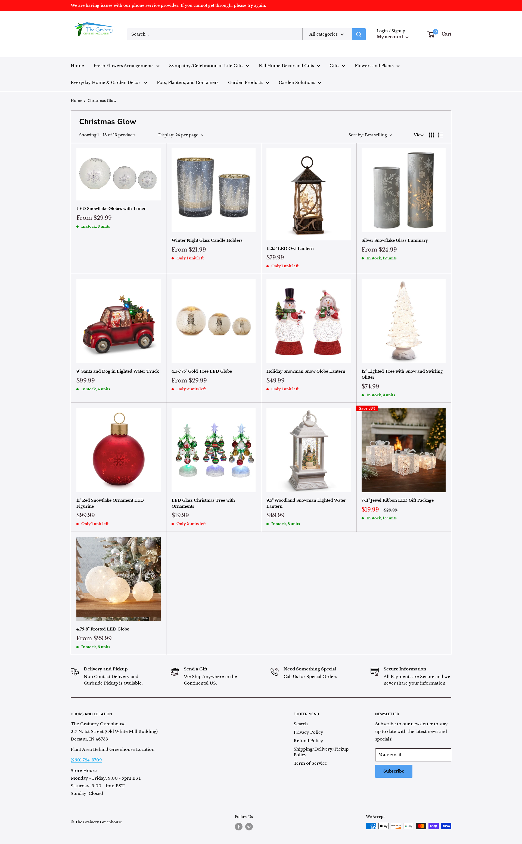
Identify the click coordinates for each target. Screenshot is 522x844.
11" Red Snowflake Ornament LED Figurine (110, 503)
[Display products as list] (440, 135)
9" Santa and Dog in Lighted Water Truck (117, 371)
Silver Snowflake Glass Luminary (395, 240)
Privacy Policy (308, 732)
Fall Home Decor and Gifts (286, 65)
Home (77, 65)
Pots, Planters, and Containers (188, 82)
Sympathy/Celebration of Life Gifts (206, 65)
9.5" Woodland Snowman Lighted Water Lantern (306, 503)
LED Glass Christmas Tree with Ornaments (203, 503)
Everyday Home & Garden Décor (106, 82)
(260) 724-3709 (86, 760)
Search (301, 723)
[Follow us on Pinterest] (249, 826)
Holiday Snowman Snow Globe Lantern (305, 371)
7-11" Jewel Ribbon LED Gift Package (398, 500)
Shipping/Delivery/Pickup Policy (321, 751)
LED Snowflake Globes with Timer (111, 208)
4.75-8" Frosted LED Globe (102, 629)
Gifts (334, 65)
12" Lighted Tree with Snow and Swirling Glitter (402, 374)
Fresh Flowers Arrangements (124, 65)
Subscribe (393, 771)
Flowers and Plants (374, 65)
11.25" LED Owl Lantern (290, 248)
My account (390, 36)
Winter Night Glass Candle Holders (207, 240)
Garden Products (245, 82)
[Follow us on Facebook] (239, 826)
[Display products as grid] (431, 135)
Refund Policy (308, 740)
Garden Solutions (297, 82)
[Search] (359, 34)
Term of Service (310, 763)
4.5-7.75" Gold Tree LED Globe (202, 371)
